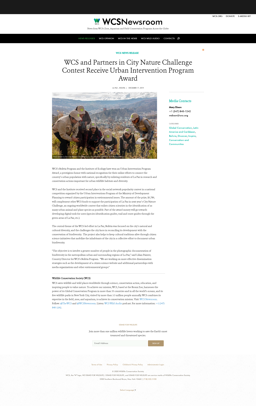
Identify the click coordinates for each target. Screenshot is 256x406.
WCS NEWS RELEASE (127, 53)
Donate (230, 16)
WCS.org (217, 16)
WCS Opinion (106, 38)
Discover (182, 136)
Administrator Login (155, 365)
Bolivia (172, 136)
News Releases (86, 38)
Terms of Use (96, 365)
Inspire (192, 136)
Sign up (155, 343)
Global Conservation (180, 127)
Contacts (169, 38)
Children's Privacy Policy (133, 365)
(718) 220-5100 (149, 379)
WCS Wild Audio (150, 38)
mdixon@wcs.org (178, 115)
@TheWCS (66, 303)
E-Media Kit (244, 16)
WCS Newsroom (148, 299)
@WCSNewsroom (86, 303)
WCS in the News (127, 38)
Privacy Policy (112, 365)
